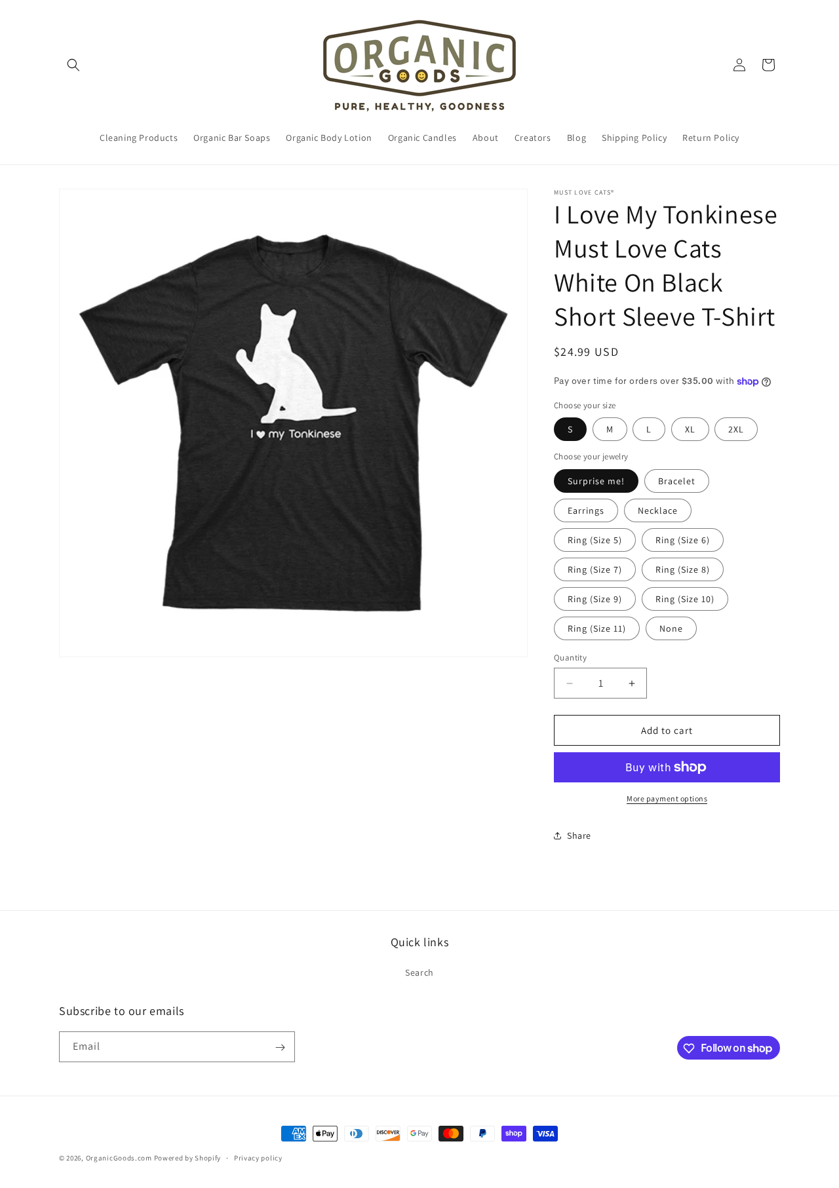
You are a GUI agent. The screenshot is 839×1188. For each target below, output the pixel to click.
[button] (73, 64)
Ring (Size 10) (684, 599)
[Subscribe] (279, 1047)
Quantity (570, 657)
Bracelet (676, 481)
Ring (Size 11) (597, 628)
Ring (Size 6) (682, 540)
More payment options (667, 798)
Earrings (586, 510)
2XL (736, 429)
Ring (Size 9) (595, 599)
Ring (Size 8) (682, 569)
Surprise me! (596, 481)
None (671, 628)
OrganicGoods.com (119, 1157)
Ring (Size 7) (595, 569)
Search (419, 972)
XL (690, 429)
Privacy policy (258, 1157)
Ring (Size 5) (595, 540)
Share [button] (579, 835)
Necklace (658, 510)
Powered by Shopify (188, 1157)
